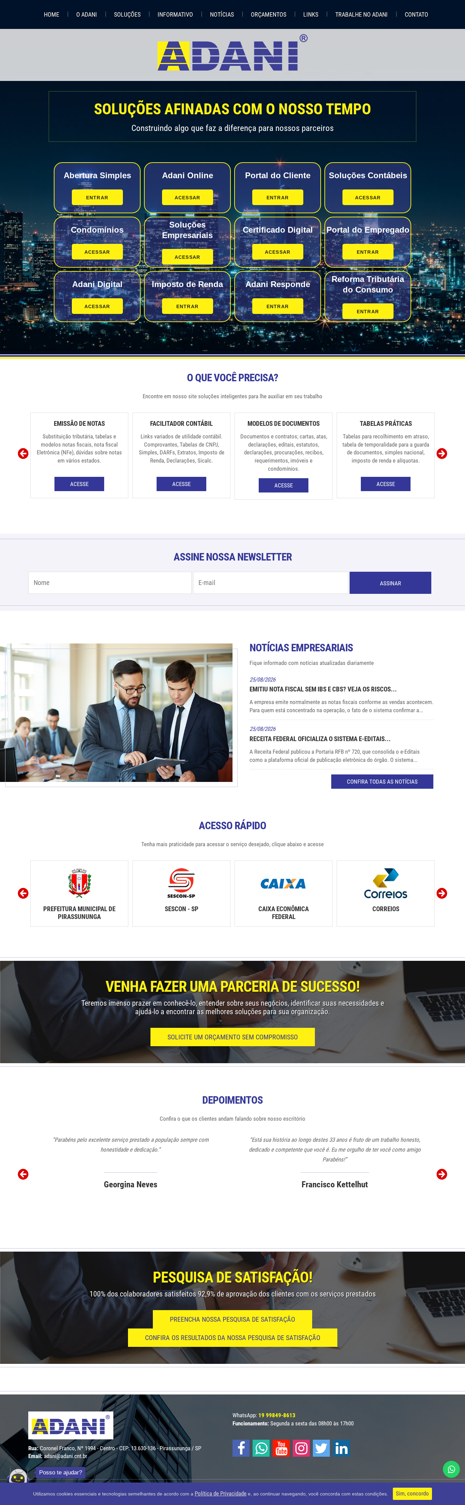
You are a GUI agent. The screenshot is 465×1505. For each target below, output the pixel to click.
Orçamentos (268, 14)
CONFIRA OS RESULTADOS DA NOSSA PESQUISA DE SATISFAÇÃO (232, 1338)
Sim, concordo (412, 1493)
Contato (416, 14)
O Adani (86, 14)
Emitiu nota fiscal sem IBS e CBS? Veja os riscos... (323, 689)
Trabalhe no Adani (361, 14)
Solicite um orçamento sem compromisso (232, 1037)
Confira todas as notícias (382, 781)
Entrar (97, 197)
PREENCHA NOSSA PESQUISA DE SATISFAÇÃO (232, 1319)
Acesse (79, 484)
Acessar (187, 197)
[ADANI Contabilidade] (232, 52)
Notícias (222, 14)
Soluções (127, 14)
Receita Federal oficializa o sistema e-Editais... (320, 739)
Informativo (175, 14)
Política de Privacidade (220, 1493)
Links (310, 14)
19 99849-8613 (276, 1415)
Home (51, 14)
